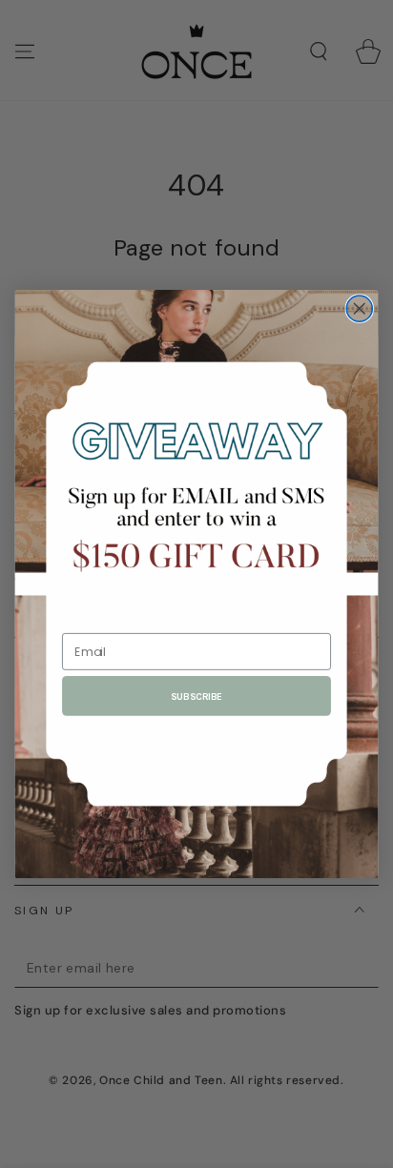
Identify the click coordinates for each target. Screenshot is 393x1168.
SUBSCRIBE (196, 696)
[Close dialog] (359, 308)
